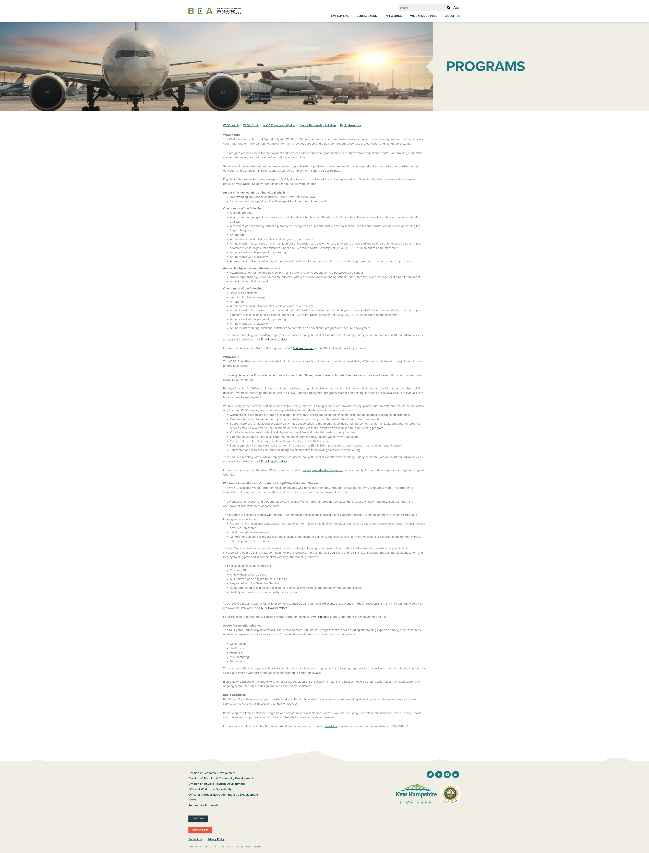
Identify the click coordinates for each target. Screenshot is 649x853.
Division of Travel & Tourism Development (216, 784)
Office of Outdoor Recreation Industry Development (223, 794)
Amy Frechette (319, 617)
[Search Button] (448, 8)
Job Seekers (367, 16)
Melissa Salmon (303, 348)
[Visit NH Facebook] (438, 775)
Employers (340, 16)
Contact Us (195, 839)
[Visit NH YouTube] (430, 775)
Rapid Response (350, 125)
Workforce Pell (423, 16)
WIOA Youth (231, 125)
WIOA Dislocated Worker (279, 125)
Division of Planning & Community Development (220, 778)
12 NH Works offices (274, 339)
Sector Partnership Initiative (318, 125)
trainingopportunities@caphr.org (323, 470)
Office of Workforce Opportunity (210, 789)
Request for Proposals (203, 805)
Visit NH (198, 818)
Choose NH (200, 829)
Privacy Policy (216, 839)
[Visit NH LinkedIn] (455, 775)
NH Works (394, 16)
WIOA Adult (251, 125)
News (192, 800)
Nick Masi (330, 726)
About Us (453, 16)
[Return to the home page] (214, 11)
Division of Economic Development (211, 773)
